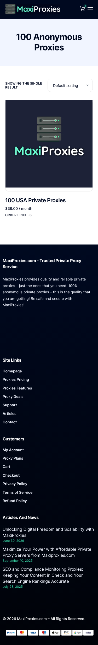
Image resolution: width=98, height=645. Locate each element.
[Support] (49, 406)
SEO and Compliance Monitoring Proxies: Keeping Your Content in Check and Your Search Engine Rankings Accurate (43, 575)
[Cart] (49, 468)
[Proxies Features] (49, 390)
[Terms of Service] (49, 494)
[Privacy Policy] (49, 485)
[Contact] (49, 423)
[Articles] (49, 415)
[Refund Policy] (49, 502)
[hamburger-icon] (90, 9)
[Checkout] (49, 477)
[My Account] (49, 451)
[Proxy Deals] (49, 398)
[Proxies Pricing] (49, 381)
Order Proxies (18, 215)
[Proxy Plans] (49, 460)
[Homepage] (49, 372)
